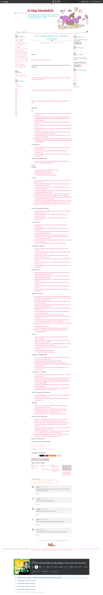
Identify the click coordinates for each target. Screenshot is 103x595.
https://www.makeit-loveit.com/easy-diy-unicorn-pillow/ (51, 195)
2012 (16, 108)
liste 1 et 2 (75, 80)
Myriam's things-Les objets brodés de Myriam (21, 52)
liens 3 (75, 72)
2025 (16, 88)
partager (46, 571)
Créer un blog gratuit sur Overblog (39, 549)
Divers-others (18, 50)
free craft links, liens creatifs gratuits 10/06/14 (21, 75)
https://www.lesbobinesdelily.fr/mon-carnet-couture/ (50, 362)
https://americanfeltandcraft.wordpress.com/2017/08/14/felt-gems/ (51, 90)
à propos (56, 571)
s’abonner (37, 571)
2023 (16, 91)
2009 (16, 112)
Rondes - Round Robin (20, 48)
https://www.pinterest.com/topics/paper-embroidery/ (50, 414)
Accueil (17, 32)
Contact (24, 32)
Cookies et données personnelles (50, 550)
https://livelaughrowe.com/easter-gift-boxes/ (48, 361)
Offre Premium (35, 550)
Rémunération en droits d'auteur (90, 549)
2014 (16, 105)
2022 (16, 93)
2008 (16, 114)
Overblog (62, 540)
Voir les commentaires (38, 446)
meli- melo (76, 77)
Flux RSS (75, 50)
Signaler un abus (70, 549)
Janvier (18, 86)
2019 (16, 97)
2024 (16, 90)
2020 (16, 96)
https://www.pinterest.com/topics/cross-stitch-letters (51, 410)
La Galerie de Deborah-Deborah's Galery (21, 66)
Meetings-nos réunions (20, 60)
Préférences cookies (66, 550)
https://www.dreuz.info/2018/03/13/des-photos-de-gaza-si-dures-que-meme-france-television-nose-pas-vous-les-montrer (52, 424)
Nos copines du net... (20, 58)
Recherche (78, 43)
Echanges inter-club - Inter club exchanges (22, 57)
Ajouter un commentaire (44, 481)
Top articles (54, 549)
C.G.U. (77, 549)
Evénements (18, 64)
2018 (16, 99)
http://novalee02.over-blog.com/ (40, 60)
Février (17, 85)
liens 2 (75, 74)
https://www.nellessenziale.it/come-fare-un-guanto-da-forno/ (53, 202)
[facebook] (53, 1)
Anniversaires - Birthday (21, 61)
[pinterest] (59, 1)
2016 (16, 102)
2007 (16, 116)
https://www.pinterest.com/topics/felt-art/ (47, 412)
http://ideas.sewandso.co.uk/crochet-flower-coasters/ (51, 235)
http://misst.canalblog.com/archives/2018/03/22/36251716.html (53, 296)
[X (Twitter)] (56, 1)
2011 (16, 109)
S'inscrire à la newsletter (40, 459)
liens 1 (74, 75)
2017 (16, 100)
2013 (16, 106)
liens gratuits (18, 41)
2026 (16, 83)
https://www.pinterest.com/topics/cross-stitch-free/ (50, 409)
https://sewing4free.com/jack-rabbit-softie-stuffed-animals (52, 194)
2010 (16, 111)
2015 (16, 103)
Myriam (13, 549)
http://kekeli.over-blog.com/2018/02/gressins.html (49, 314)
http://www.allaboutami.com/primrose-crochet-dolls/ (50, 243)
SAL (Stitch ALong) (19, 54)
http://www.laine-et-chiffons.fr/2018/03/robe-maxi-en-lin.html (53, 200)
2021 (16, 94)
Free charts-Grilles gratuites (47, 449)
